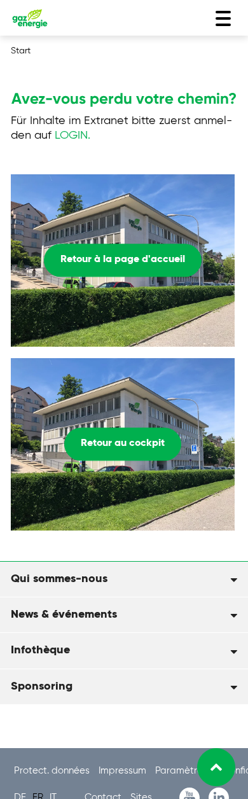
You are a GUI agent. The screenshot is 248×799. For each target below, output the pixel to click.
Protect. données (53, 770)
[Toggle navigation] (223, 18)
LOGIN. (72, 135)
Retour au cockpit (123, 444)
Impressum (124, 770)
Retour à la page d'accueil (122, 260)
